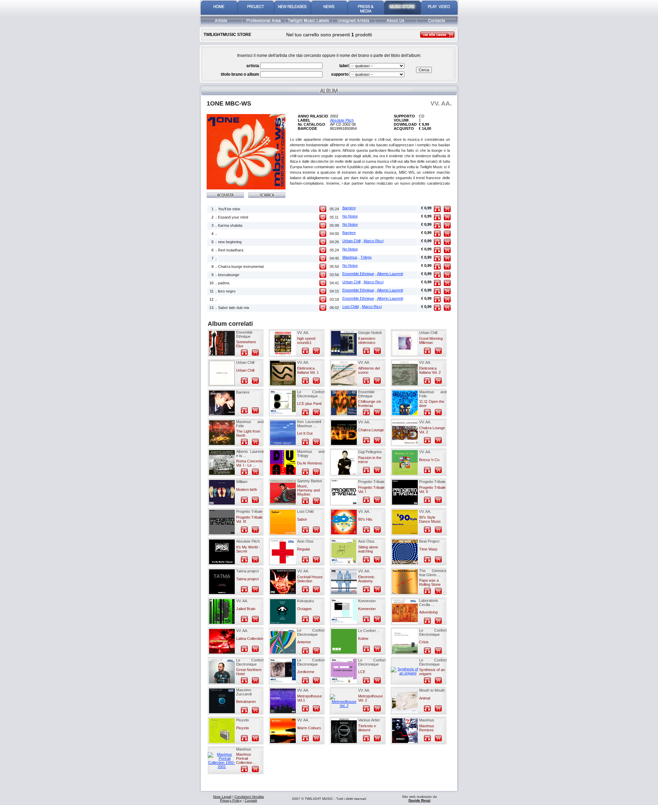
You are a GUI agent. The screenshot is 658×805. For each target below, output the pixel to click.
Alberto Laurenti (390, 274)
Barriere (349, 208)
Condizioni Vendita (249, 796)
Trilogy (366, 257)
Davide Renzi (419, 800)
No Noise (350, 216)
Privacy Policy (231, 800)
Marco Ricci (373, 241)
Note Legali (222, 796)
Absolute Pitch (342, 120)
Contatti (251, 800)
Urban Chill (351, 241)
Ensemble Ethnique (358, 274)
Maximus (349, 257)
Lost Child (350, 307)
